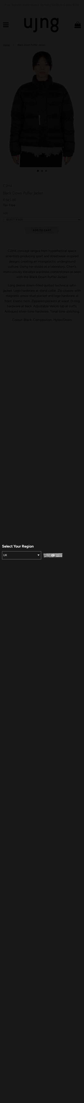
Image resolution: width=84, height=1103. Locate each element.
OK (53, 555)
